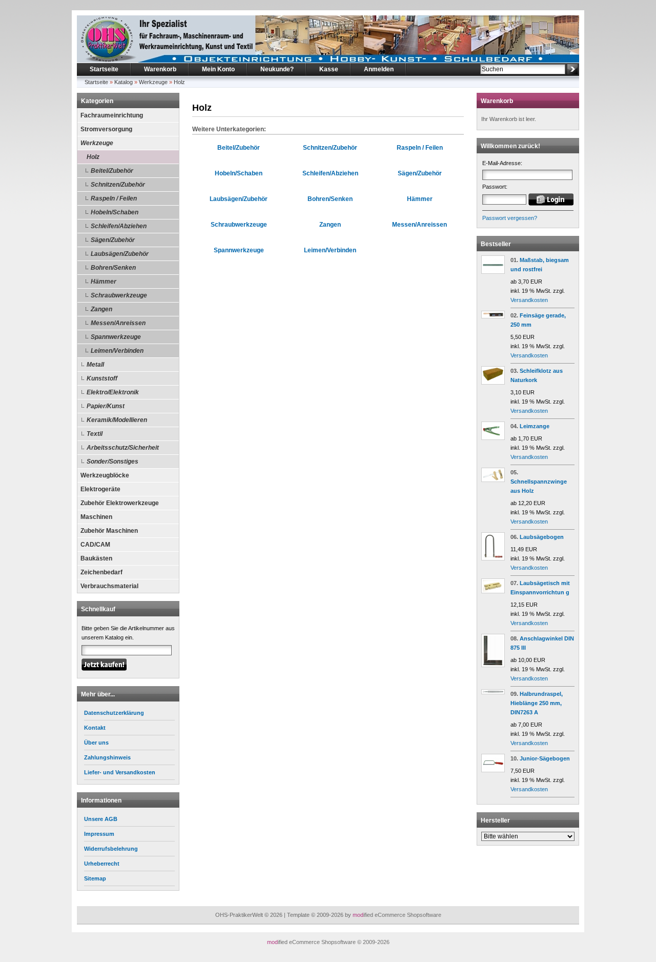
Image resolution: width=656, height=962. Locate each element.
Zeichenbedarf (101, 572)
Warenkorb (160, 69)
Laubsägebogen (542, 537)
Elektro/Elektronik (113, 392)
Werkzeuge (153, 82)
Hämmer (103, 281)
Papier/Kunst (106, 406)
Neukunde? (277, 69)
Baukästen (96, 558)
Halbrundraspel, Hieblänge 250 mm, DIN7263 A (536, 703)
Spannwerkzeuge (116, 336)
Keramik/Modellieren (117, 420)
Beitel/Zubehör (112, 170)
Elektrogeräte (100, 489)
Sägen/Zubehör (113, 240)
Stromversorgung (106, 129)
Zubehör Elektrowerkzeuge (119, 503)
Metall (95, 364)
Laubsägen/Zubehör (120, 253)
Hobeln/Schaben (114, 212)
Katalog (123, 82)
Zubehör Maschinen (109, 530)
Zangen (101, 309)
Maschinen (96, 516)
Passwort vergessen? (509, 218)
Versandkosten (529, 300)
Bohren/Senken (113, 267)
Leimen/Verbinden (117, 350)
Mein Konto (218, 69)
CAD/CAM (95, 544)
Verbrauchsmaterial (109, 586)
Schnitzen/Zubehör (118, 184)
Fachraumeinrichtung (111, 115)
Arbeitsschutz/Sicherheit (123, 447)
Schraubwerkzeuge (119, 295)
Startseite (104, 69)
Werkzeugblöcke (104, 475)
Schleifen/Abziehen (119, 226)
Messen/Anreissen (118, 323)
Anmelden (379, 69)
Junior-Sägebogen (545, 758)
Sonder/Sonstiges (112, 461)
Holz (179, 82)
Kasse (328, 69)
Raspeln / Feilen (114, 198)
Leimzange (534, 426)
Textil (94, 433)
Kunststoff (102, 378)
